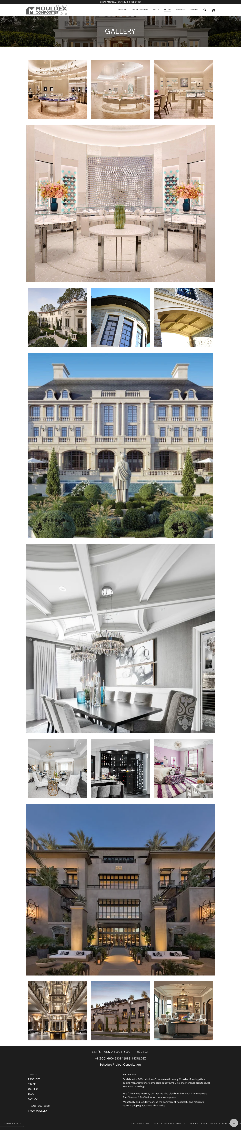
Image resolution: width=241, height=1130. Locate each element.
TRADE (32, 1084)
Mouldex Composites (144, 1123)
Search (168, 1123)
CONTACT (33, 1098)
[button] (122, 10)
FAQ (186, 1123)
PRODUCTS (34, 1079)
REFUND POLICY (209, 1123)
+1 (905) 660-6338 (108, 1058)
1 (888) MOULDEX (134, 1058)
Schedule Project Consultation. (120, 1065)
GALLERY (33, 1089)
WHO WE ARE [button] (129, 1074)
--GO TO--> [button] (34, 1074)
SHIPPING (195, 1123)
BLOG (31, 1093)
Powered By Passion (230, 1123)
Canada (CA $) (10, 1123)
